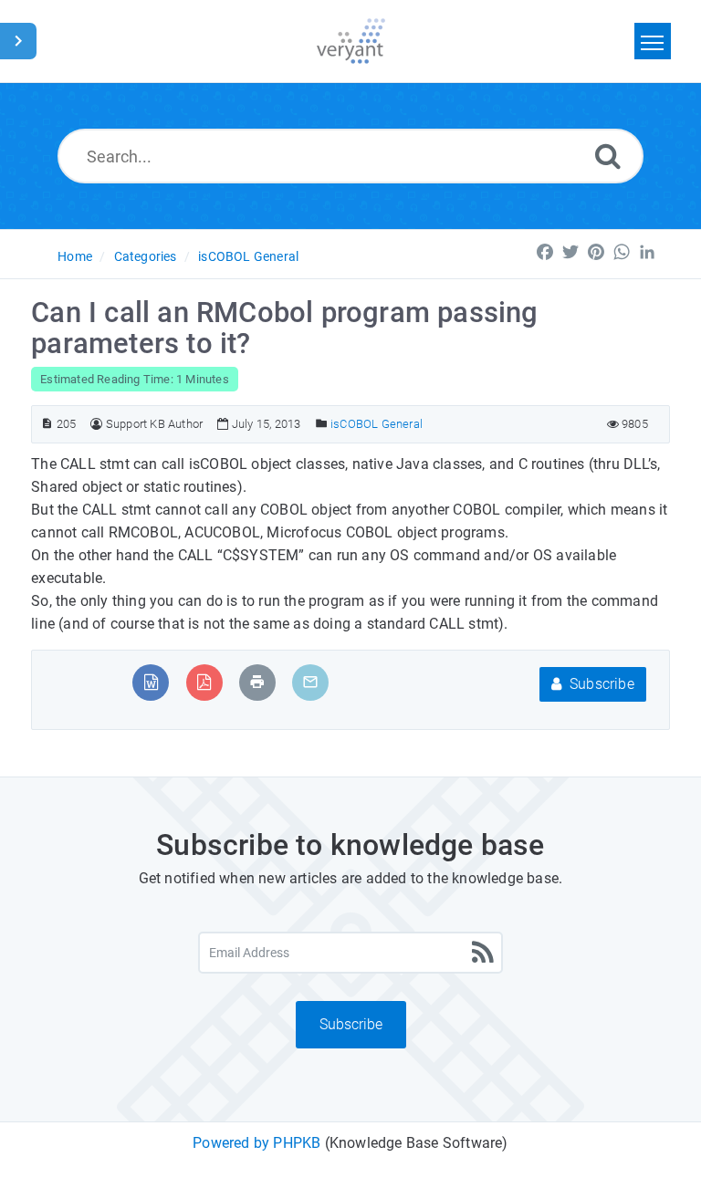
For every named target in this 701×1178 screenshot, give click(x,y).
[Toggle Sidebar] (18, 41)
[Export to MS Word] (151, 682)
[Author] (96, 424)
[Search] (608, 155)
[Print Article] (257, 682)
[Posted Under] (322, 424)
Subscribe (600, 684)
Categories (145, 256)
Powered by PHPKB (256, 1143)
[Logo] (351, 41)
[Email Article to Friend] (310, 682)
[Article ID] (47, 424)
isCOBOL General (248, 256)
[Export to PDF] (204, 682)
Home (75, 256)
